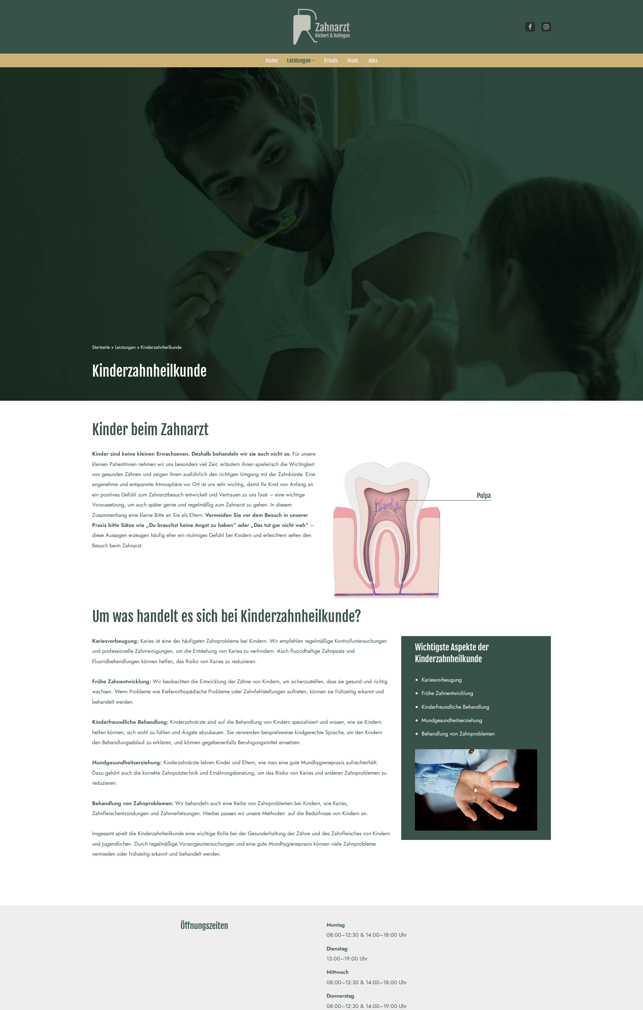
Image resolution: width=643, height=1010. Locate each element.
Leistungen (125, 347)
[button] (313, 60)
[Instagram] (546, 26)
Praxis (331, 60)
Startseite (101, 347)
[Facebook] (530, 26)
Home (272, 60)
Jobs (373, 60)
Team (353, 60)
